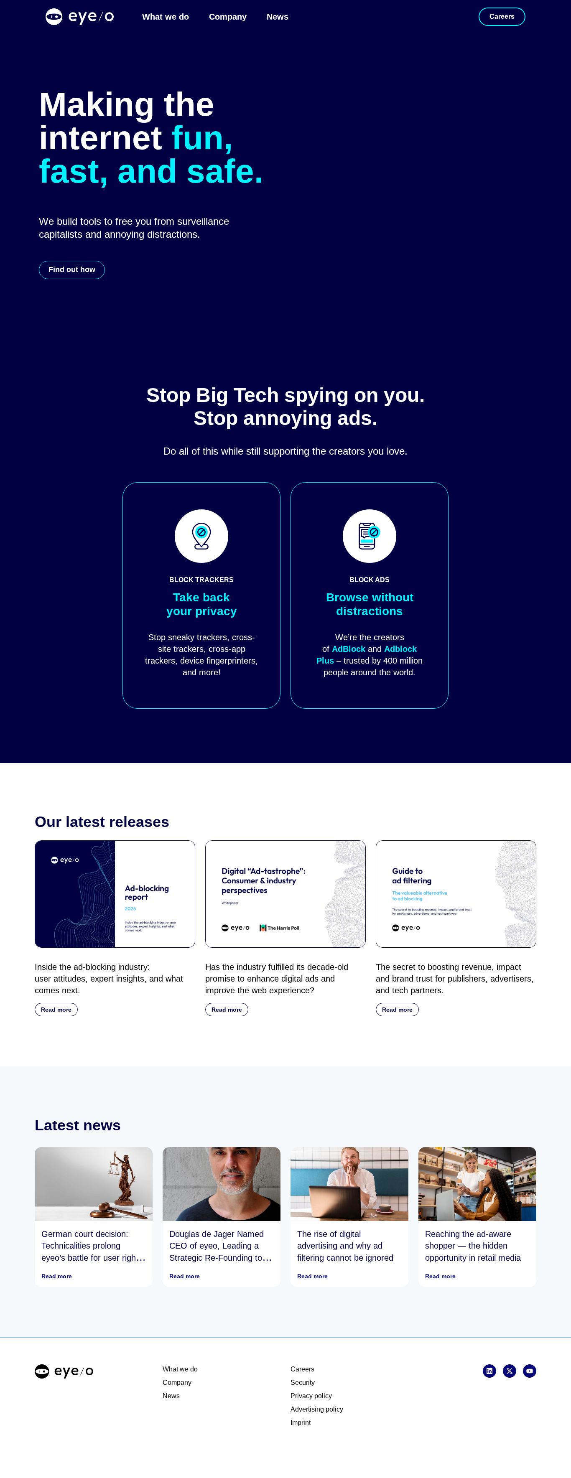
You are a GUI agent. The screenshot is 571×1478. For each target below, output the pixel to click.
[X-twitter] (509, 1371)
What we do (165, 16)
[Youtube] (529, 1371)
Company (228, 16)
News (277, 16)
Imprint (301, 1422)
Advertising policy (317, 1409)
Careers (302, 1369)
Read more (56, 1276)
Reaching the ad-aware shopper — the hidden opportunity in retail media (473, 1246)
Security (303, 1382)
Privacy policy (311, 1395)
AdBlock (348, 649)
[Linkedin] (489, 1371)
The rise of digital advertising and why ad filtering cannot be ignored (345, 1246)
